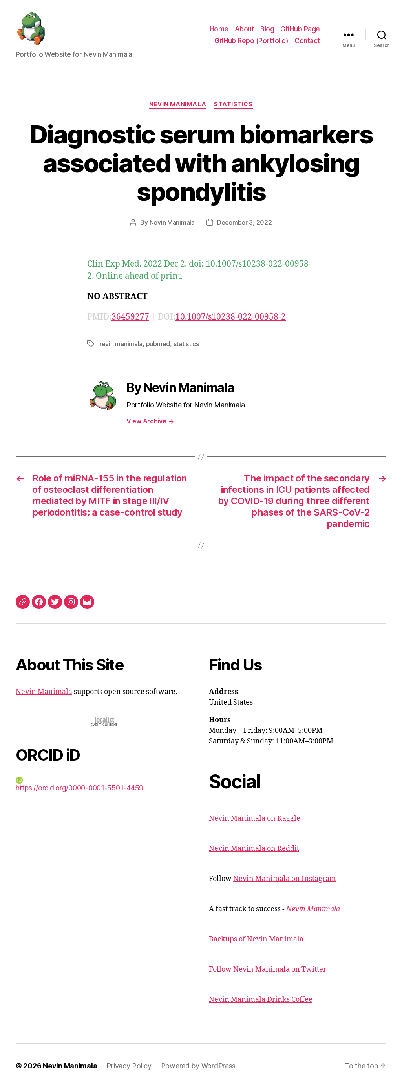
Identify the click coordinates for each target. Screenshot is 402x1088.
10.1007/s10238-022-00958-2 (230, 317)
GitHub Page (300, 29)
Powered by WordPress (198, 1066)
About (244, 29)
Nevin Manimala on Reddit (254, 848)
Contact (307, 40)
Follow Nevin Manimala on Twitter (267, 969)
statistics (186, 344)
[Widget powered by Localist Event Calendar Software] (105, 721)
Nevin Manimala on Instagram (284, 878)
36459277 (130, 317)
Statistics (233, 104)
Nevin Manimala (177, 104)
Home (219, 29)
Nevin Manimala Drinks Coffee (260, 999)
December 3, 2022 (244, 222)
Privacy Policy (128, 1066)
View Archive (150, 421)
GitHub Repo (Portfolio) (251, 40)
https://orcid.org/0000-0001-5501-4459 (79, 788)
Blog (267, 29)
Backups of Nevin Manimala (256, 939)
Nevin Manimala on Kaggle (254, 818)
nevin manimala (120, 344)
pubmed (158, 344)
